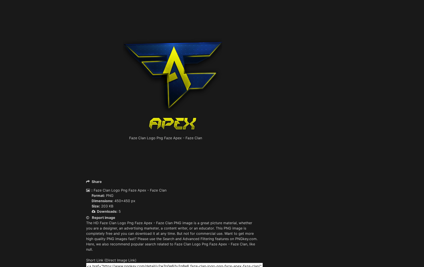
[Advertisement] (172, 26)
